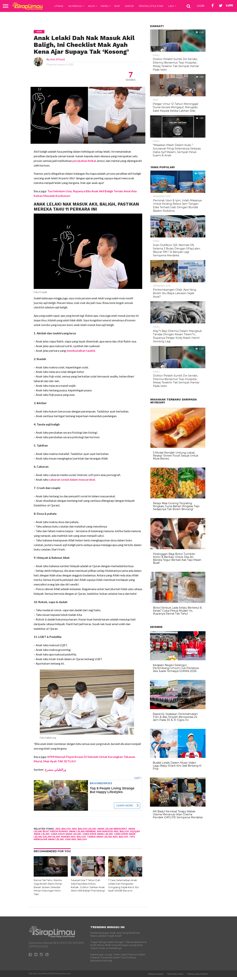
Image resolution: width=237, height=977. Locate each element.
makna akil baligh (73, 836)
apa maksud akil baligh (113, 831)
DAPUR (129, 5)
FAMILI (105, 5)
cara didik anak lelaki (97, 834)
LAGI (171, 5)
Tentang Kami (175, 974)
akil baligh (63, 828)
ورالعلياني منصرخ (55, 769)
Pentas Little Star (151, 5)
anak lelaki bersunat (112, 828)
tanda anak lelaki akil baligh (107, 836)
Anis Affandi (57, 59)
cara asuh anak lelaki (66, 834)
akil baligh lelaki (84, 828)
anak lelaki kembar (82, 831)
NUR (117, 5)
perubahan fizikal (84, 160)
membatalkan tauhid (80, 350)
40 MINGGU (75, 5)
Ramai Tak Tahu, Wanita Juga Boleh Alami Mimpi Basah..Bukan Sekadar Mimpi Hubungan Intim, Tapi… (48, 887)
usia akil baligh (76, 839)
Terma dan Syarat (197, 974)
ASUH (91, 5)
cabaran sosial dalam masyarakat (72, 479)
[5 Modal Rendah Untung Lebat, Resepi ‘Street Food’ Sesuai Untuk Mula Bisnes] (177, 447)
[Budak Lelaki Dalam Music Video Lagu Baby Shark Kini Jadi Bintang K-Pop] (178, 757)
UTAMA (58, 5)
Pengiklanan (155, 974)
